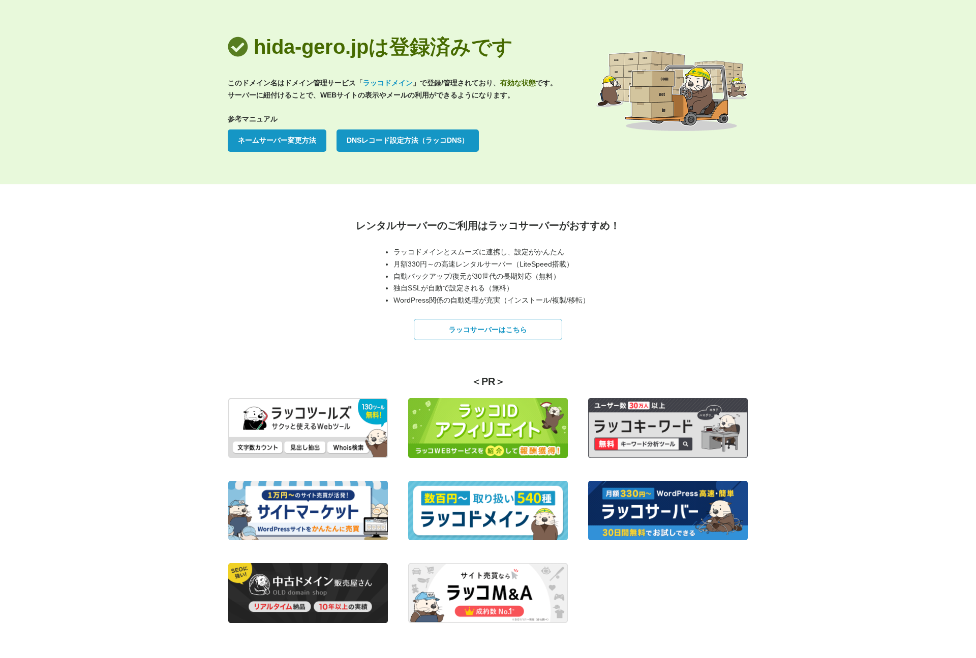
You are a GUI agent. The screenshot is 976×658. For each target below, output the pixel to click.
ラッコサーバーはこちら (488, 329)
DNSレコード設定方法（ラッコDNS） (408, 140)
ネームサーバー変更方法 (277, 140)
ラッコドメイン (388, 83)
